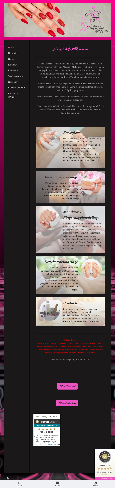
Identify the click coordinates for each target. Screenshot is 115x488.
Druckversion (14, 479)
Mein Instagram (67, 403)
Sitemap (23, 479)
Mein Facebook (67, 386)
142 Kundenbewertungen (105, 478)
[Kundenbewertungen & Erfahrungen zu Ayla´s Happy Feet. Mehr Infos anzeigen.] (67, 430)
